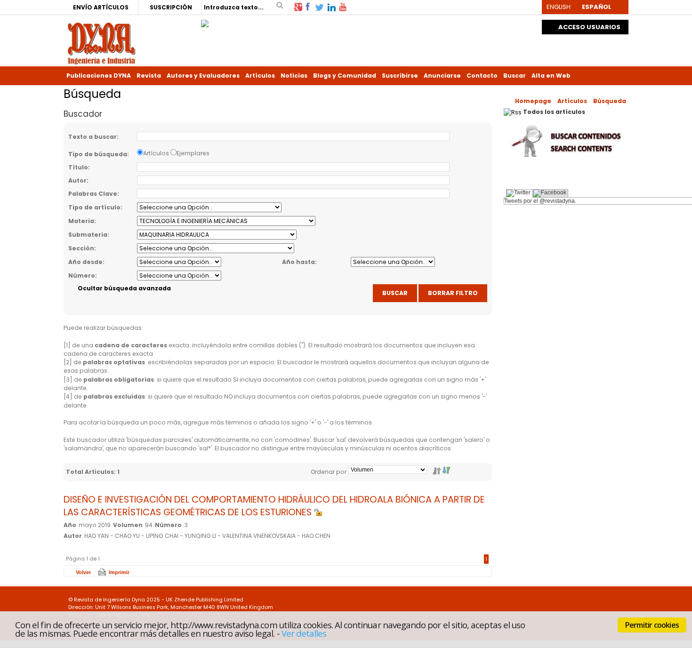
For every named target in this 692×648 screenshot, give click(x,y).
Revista (149, 76)
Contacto (482, 76)
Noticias (294, 76)
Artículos (260, 76)
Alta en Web (551, 76)
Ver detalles (304, 633)
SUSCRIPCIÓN (171, 7)
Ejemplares (193, 153)
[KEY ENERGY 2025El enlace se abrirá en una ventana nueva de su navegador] (205, 21)
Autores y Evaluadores (203, 76)
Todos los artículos (554, 112)
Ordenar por (328, 472)
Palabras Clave (92, 194)
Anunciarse (442, 76)
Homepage (533, 101)
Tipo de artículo (94, 207)
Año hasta (298, 262)
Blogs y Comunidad (344, 76)
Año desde (85, 262)
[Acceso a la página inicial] (101, 43)
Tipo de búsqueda (97, 154)
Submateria (87, 235)
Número (81, 276)
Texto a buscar (92, 137)
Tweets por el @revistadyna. (540, 201)
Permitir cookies (652, 625)
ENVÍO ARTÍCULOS (101, 7)
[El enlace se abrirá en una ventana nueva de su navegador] (298, 6)
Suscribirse (400, 76)
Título (78, 167)
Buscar (514, 76)
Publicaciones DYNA (98, 76)
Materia (81, 221)
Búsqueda (609, 101)
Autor (77, 180)
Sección (81, 248)
